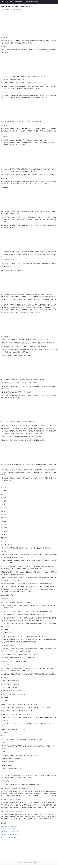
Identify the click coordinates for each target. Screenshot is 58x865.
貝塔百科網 (5, 1)
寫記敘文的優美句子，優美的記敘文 (10, 799)
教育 (11, 1)
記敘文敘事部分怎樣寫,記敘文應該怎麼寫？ (11, 834)
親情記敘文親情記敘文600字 (8, 829)
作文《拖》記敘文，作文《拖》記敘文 (10, 831)
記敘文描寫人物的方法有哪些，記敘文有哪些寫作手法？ (16, 788)
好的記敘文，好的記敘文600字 (8, 837)
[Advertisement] (29, 21)
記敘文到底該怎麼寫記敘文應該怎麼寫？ (12, 811)
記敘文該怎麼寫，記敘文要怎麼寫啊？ (10, 826)
